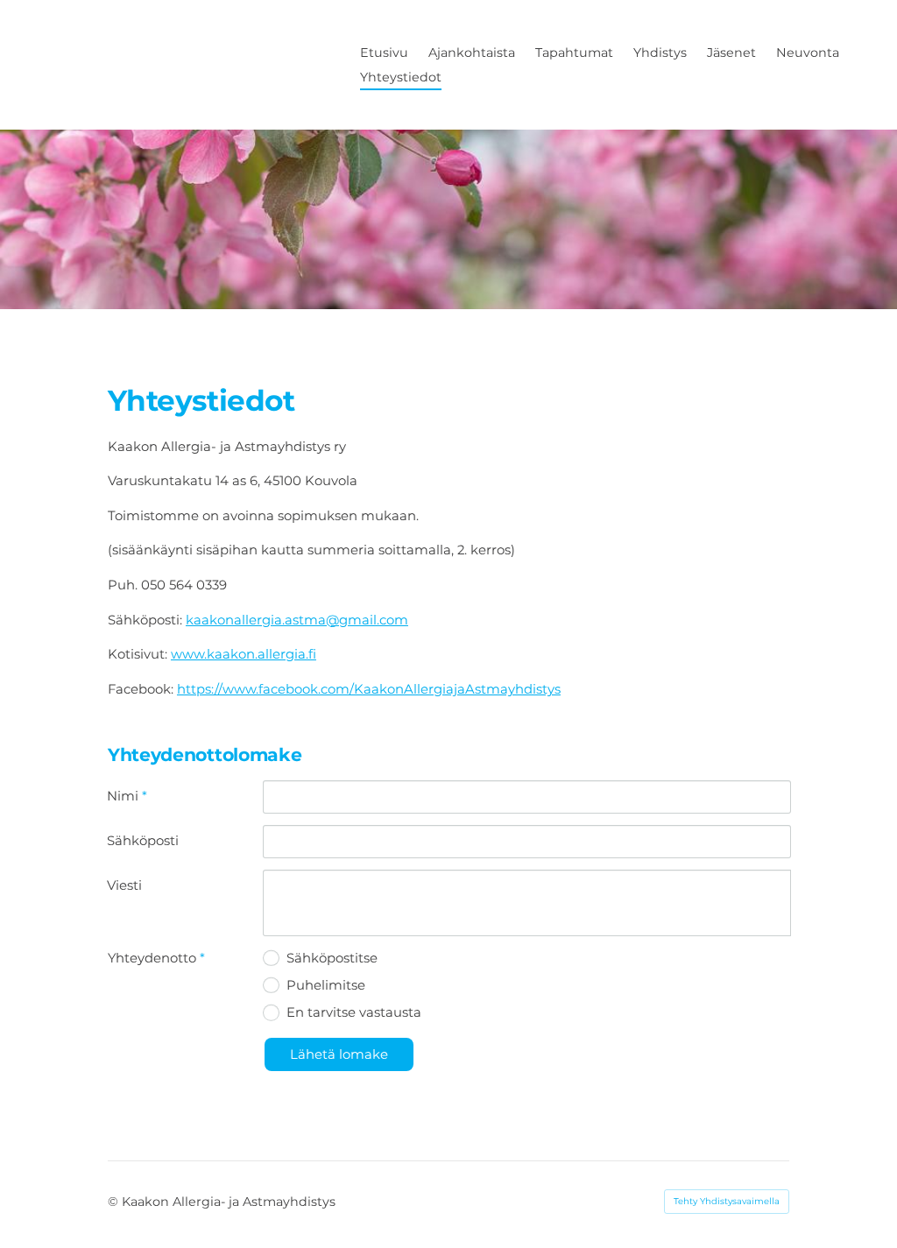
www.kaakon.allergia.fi (243, 654)
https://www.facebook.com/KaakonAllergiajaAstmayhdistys (369, 689)
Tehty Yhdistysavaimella (727, 1201)
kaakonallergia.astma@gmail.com (297, 620)
